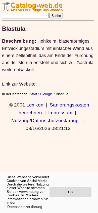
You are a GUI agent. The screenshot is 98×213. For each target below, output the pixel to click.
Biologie (46, 94)
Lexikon (34, 105)
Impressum (60, 112)
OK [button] (70, 192)
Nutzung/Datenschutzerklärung (45, 120)
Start (33, 94)
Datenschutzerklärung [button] (24, 207)
